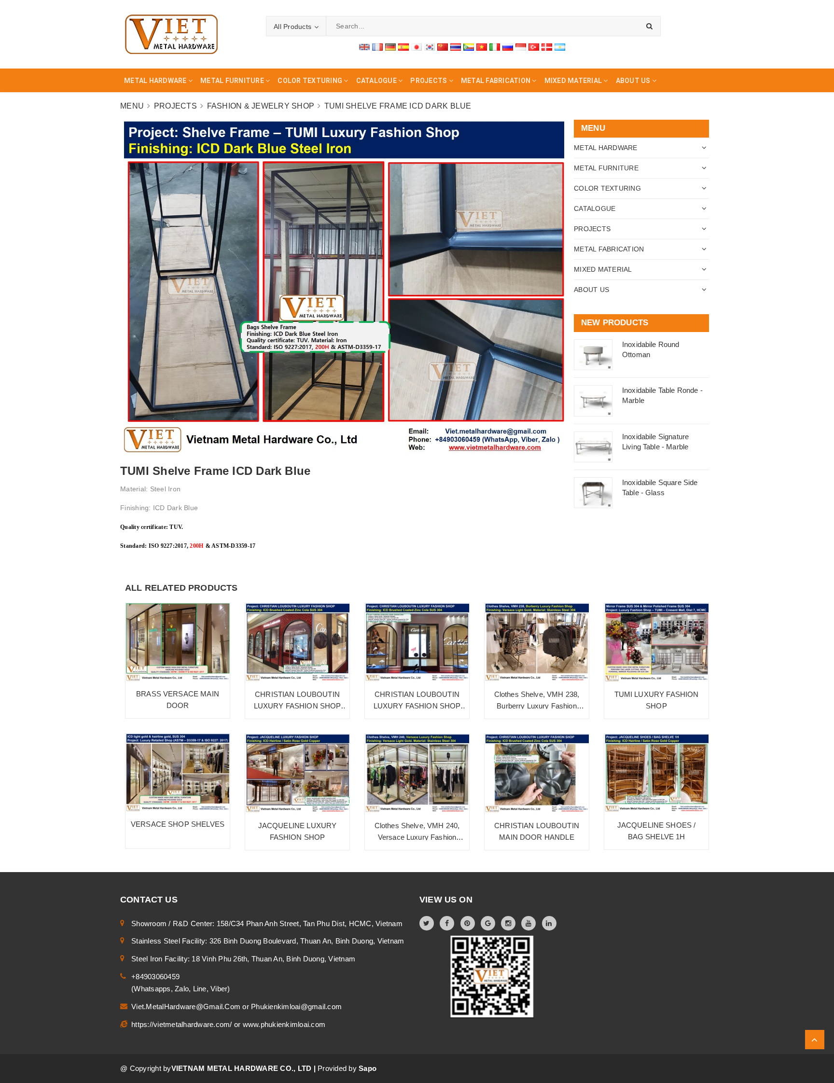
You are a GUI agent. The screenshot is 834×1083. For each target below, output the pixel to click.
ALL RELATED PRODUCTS (181, 588)
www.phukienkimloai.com (284, 1024)
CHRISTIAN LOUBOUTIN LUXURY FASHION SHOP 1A (297, 706)
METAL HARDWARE (606, 148)
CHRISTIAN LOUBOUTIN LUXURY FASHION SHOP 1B (417, 706)
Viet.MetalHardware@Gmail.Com (186, 1006)
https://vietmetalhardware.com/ (182, 1024)
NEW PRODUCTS (614, 322)
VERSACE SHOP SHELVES (177, 824)
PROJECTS (592, 229)
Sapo (367, 1068)
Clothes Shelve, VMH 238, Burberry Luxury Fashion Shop (537, 706)
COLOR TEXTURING (607, 188)
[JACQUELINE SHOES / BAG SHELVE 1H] (656, 773)
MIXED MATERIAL (603, 269)
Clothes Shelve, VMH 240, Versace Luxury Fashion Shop (417, 837)
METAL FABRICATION (609, 249)
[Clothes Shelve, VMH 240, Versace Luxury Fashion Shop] (417, 773)
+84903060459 (155, 976)
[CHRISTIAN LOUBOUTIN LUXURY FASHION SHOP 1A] (297, 642)
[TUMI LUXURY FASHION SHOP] (656, 642)
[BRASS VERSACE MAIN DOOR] (177, 642)
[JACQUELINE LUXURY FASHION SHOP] (297, 773)
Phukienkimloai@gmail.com (296, 1006)
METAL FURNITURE (606, 168)
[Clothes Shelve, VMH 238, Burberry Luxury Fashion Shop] (537, 642)
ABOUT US (591, 289)
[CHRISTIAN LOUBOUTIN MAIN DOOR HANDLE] (537, 773)
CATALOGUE (594, 208)
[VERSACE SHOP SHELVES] (177, 772)
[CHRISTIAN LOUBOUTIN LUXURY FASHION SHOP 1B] (417, 642)
